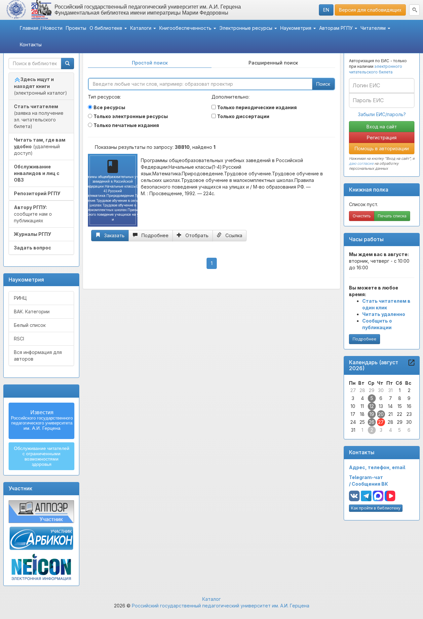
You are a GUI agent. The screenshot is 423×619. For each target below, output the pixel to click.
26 (371, 422)
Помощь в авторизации (382, 148)
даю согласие (361, 163)
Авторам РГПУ (336, 28)
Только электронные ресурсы (131, 116)
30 (381, 390)
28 (362, 390)
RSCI (19, 338)
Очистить (362, 215)
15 (400, 406)
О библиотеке (107, 28)
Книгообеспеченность (186, 28)
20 (381, 414)
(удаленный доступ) (39, 146)
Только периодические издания (257, 107)
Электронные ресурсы (246, 28)
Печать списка (392, 215)
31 (390, 390)
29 (371, 390)
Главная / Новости (41, 28)
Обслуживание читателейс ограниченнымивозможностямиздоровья (41, 456)
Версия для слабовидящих (370, 10)
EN (326, 10)
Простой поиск (150, 63)
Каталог (211, 599)
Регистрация (382, 137)
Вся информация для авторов (38, 355)
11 (362, 406)
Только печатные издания (126, 125)
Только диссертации (243, 116)
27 (353, 390)
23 (409, 414)
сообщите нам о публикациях (33, 213)
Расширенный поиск (273, 63)
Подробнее (364, 338)
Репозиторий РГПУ (37, 193)
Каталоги (141, 28)
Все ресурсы (109, 107)
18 (362, 414)
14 (390, 406)
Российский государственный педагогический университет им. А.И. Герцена (220, 605)
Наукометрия (296, 28)
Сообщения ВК (370, 484)
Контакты (31, 44)
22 (399, 414)
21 (390, 414)
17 (353, 414)
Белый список (30, 325)
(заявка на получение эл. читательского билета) (38, 116)
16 (409, 406)
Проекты (76, 28)
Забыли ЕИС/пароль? (382, 114)
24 (353, 422)
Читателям (374, 28)
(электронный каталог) (40, 86)
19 (371, 414)
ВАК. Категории (32, 311)
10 (353, 406)
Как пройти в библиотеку (376, 508)
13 (381, 406)
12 (371, 406)
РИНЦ (20, 298)
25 (362, 422)
